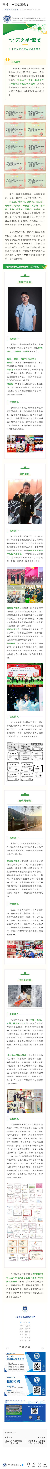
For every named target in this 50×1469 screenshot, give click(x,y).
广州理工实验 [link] (14, 1465)
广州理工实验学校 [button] (10, 9)
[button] (25, 1432)
